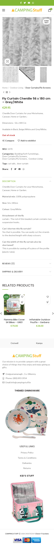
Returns (27, 468)
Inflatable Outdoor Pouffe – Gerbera (39, 321)
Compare (9, 141)
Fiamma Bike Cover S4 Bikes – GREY (14, 321)
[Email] (29, 3)
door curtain (22, 163)
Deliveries (27, 463)
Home (5, 88)
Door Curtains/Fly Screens (38, 88)
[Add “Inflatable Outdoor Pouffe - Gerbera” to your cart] (47, 302)
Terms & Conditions (27, 457)
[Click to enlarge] (7, 61)
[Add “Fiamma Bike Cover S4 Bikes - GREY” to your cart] (22, 302)
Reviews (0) (8, 263)
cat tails (11, 163)
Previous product (3, 92)
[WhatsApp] (33, 3)
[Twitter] (25, 3)
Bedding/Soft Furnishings (27, 154)
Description (8, 181)
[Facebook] (21, 3)
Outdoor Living (16, 88)
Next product (9, 92)
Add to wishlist (28, 141)
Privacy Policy (27, 452)
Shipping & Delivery (12, 271)
